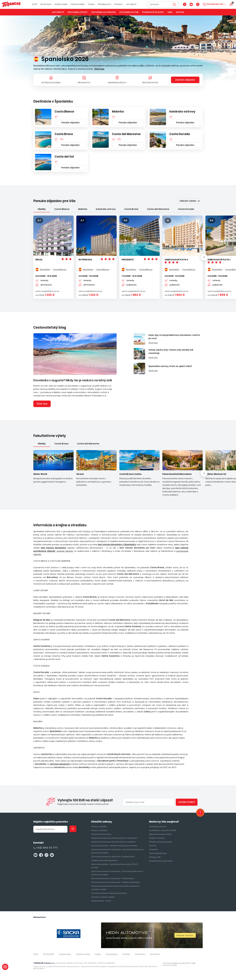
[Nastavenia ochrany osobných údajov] (5, 967)
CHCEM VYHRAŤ (118, 506)
